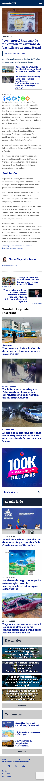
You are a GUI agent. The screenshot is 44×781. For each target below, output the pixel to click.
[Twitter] (14, 98)
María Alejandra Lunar (16, 53)
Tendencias (29, 246)
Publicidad (6, 776)
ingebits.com (23, 762)
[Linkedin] (18, 98)
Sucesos (21, 246)
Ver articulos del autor (9, 266)
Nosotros (6, 774)
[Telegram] (9, 98)
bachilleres (6, 248)
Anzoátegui (6, 246)
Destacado (14, 246)
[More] (27, 98)
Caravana (13, 248)
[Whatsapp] (23, 98)
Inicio (4, 771)
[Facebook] (5, 98)
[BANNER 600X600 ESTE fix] (22, 467)
